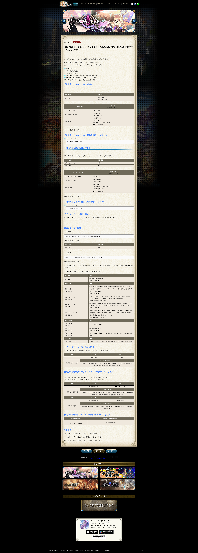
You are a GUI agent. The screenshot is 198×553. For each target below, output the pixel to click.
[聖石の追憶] (117, 489)
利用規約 (51, 550)
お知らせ (76, 42)
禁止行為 (56, 550)
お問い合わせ (87, 550)
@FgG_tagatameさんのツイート (99, 458)
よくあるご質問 (62, 550)
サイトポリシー (70, 550)
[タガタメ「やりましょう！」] (117, 477)
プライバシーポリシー (78, 550)
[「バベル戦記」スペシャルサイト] (80, 489)
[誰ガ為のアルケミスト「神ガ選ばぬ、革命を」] (99, 21)
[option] (99, 21)
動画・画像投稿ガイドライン (96, 550)
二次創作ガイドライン (108, 550)
